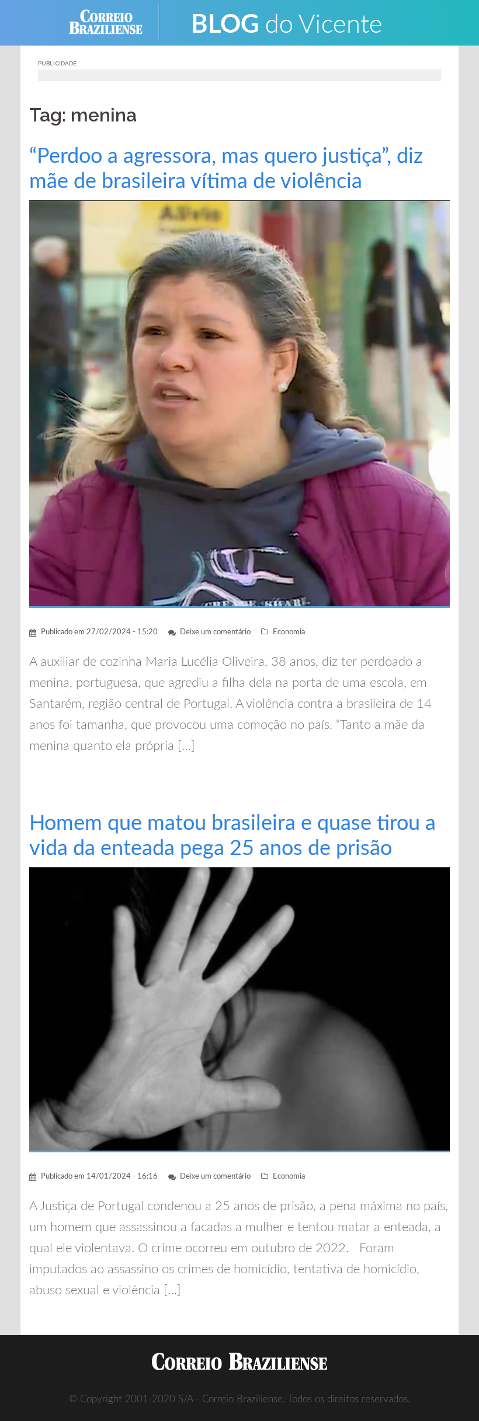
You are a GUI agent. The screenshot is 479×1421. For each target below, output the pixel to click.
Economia (289, 632)
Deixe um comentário (215, 632)
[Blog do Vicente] (286, 22)
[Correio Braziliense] (115, 22)
